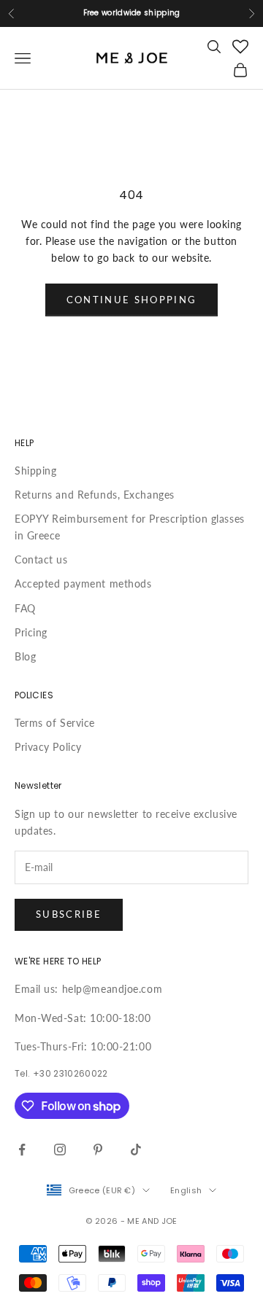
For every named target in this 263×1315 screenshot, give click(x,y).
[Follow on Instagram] (60, 1149)
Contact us (41, 559)
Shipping (35, 470)
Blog (25, 656)
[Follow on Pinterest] (98, 1149)
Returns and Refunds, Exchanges (95, 494)
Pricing (31, 632)
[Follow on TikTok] (136, 1149)
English (186, 1190)
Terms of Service (55, 723)
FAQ (25, 608)
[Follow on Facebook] (22, 1149)
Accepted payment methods (83, 583)
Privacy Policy (48, 747)
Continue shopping (131, 299)
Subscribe (69, 914)
